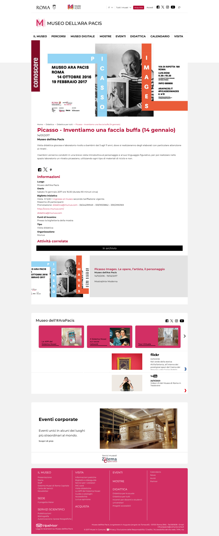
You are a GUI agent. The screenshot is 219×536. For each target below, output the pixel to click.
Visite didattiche (83, 488)
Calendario (160, 36)
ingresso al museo (63, 199)
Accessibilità (81, 496)
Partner (153, 481)
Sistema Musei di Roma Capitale (53, 485)
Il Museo (40, 36)
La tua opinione (83, 499)
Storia (40, 480)
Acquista (138, 7)
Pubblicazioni (44, 513)
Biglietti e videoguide (85, 480)
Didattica (138, 36)
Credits (149, 530)
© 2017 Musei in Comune (94, 530)
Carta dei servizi (45, 488)
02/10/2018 (165, 364)
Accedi (150, 7)
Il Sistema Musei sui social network (98, 341)
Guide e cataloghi (84, 494)
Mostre (105, 36)
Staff (40, 483)
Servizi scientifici (51, 509)
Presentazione (45, 477)
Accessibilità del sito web (164, 530)
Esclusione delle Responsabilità (131, 530)
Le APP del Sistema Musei (49, 342)
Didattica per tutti (65, 124)
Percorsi (58, 36)
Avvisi (153, 478)
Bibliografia (43, 516)
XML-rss (180, 530)
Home (40, 124)
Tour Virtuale (144, 344)
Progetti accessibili (122, 506)
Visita (178, 36)
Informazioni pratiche (85, 477)
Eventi (121, 36)
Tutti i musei (122, 7)
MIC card (79, 485)
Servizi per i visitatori (85, 483)
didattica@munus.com (65, 205)
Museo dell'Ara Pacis (74, 23)
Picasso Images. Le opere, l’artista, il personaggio (129, 269)
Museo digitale (83, 36)
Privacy (113, 530)
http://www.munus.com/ (50, 208)
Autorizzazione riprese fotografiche (55, 519)
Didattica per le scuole (123, 493)
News (153, 475)
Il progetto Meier (46, 502)
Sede (41, 498)
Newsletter (43, 491)
